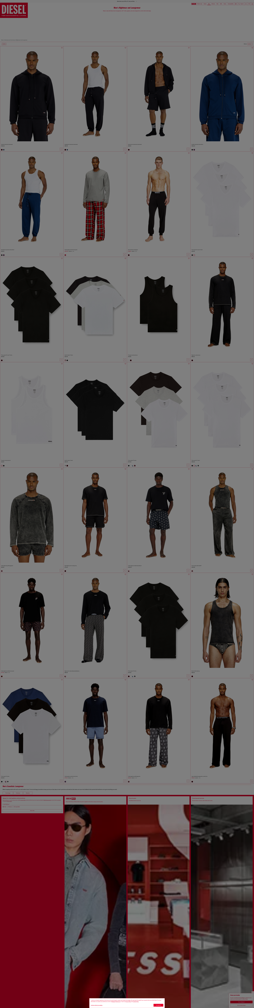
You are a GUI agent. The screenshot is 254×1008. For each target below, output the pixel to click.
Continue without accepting (96, 1005)
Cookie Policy (136, 1001)
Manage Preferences (115, 1001)
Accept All (158, 1005)
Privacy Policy (128, 1001)
